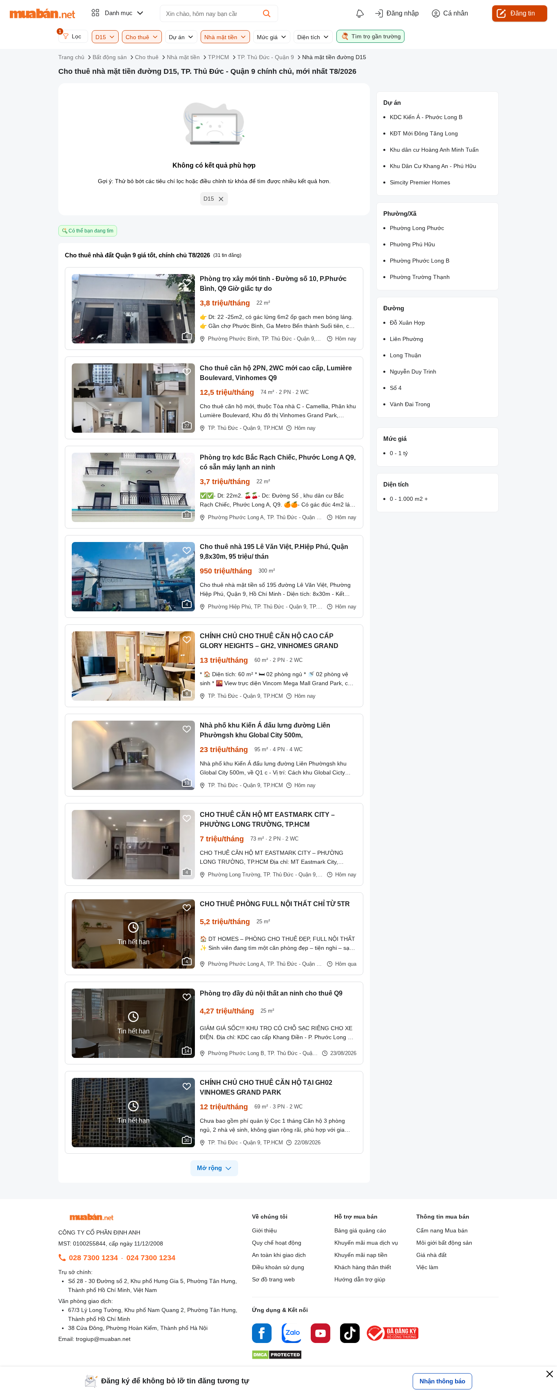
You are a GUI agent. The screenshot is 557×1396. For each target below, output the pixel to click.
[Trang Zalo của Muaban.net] (291, 1334)
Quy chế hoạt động (276, 1242)
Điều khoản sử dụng (278, 1267)
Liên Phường (406, 339)
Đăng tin (523, 13)
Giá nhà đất (431, 1255)
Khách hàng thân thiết (362, 1267)
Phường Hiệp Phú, (230, 607)
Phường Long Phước (417, 228)
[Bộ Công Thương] (393, 1341)
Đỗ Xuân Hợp (407, 322)
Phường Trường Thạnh (420, 277)
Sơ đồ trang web (273, 1279)
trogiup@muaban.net (103, 1339)
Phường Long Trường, (235, 875)
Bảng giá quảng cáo (360, 1230)
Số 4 (396, 388)
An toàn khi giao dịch (279, 1255)
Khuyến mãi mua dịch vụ (366, 1242)
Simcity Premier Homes (420, 182)
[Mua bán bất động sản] (42, 13)
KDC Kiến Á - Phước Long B (426, 117)
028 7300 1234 (93, 1258)
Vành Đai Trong (410, 404)
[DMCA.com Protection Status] (276, 1357)
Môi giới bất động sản (444, 1242)
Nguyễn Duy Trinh (413, 371)
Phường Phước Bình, (234, 339)
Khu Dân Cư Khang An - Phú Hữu (433, 166)
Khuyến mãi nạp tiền (360, 1255)
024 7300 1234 (150, 1258)
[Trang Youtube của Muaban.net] (320, 1334)
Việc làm (427, 1267)
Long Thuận (405, 355)
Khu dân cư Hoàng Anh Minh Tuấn (434, 149)
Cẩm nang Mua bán (442, 1230)
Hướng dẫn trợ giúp (359, 1279)
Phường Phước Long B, (237, 1053)
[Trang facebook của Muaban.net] (262, 1334)
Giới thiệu (264, 1230)
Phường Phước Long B (419, 260)
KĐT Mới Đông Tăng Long (424, 133)
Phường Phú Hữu (412, 244)
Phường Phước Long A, (236, 517)
